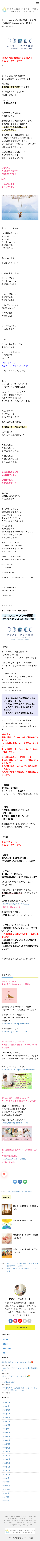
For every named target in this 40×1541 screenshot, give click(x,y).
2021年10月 (6, 1489)
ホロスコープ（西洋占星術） (12, 1191)
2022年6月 (6, 1459)
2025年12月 (6, 1410)
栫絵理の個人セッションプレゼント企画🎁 (17, 1362)
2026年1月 (6, 1406)
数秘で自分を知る (16, 1516)
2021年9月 (6, 1493)
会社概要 (29, 1525)
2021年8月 (6, 1497)
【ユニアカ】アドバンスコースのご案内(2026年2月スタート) (20, 1369)
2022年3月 (6, 1470)
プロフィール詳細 (20, 1328)
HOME (7, 1516)
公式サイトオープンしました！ (24, 1220)
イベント (24, 1191)
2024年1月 (6, 1429)
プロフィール (20, 1523)
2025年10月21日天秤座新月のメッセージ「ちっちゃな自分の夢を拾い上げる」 (19, 1389)
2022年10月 (6, 1444)
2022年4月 (6, 1467)
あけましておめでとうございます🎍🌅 (16, 1376)
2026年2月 (6, 1402)
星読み (5, 1344)
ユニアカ (21, 1520)
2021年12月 (6, 1482)
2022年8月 (6, 1452)
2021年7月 (6, 1501)
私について (7, 1348)
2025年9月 (6, 1417)
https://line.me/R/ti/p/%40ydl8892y (15, 904)
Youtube (14, 1520)
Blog (8, 1520)
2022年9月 (6, 1448)
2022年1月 (6, 1478)
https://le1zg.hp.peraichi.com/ (14, 1031)
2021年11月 (6, 1486)
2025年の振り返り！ (9, 1382)
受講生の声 (29, 1520)
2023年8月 (6, 1436)
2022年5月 (6, 1463)
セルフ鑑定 (15, 1518)
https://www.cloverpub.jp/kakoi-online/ (18, 1069)
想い (4, 1353)
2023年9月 (6, 1433)
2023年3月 (6, 1440)
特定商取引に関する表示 (18, 1525)
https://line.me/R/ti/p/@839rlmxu (16, 1023)
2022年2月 (6, 1474)
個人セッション (24, 1518)
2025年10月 (6, 1414)
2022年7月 (6, 1455)
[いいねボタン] (4, 1174)
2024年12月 (6, 1425)
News (30, 1191)
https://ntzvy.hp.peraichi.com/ (15, 1123)
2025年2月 (6, 1421)
